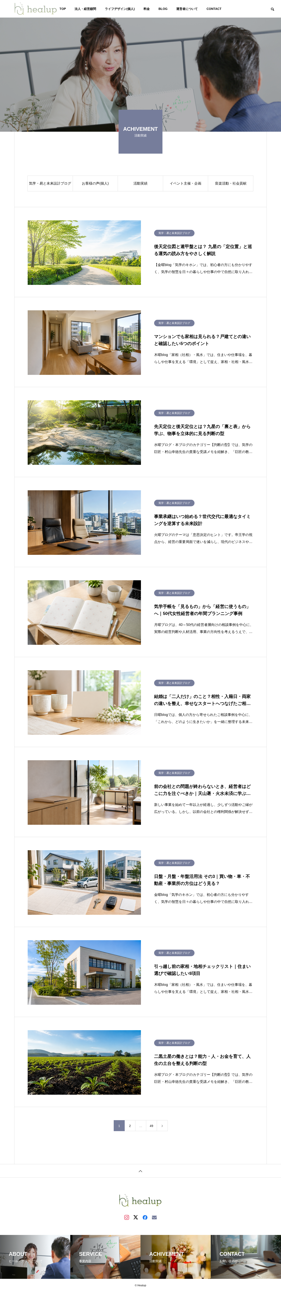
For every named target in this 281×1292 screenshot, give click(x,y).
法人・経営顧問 (85, 9)
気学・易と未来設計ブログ (50, 183)
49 (151, 1126)
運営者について (187, 9)
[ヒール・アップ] (36, 9)
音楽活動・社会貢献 (231, 183)
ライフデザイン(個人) (120, 9)
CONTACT (214, 9)
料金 (147, 9)
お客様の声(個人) (95, 183)
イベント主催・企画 (185, 183)
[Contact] (154, 1217)
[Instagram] (126, 1217)
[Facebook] (145, 1217)
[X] (135, 1217)
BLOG (163, 9)
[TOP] (140, 1170)
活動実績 (140, 183)
